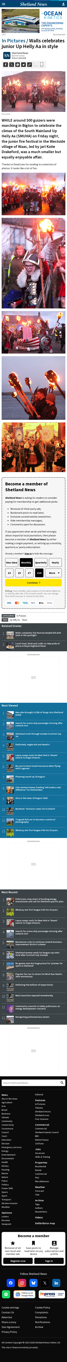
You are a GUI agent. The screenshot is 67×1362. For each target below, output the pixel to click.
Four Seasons (41, 1119)
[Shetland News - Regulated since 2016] (52, 1294)
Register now (18, 1260)
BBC (37, 1136)
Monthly (26, 562)
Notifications (42, 1322)
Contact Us (8, 1312)
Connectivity (8, 1124)
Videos (39, 1217)
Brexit (4, 1109)
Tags (37, 1204)
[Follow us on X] (45, 1283)
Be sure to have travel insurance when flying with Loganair (37, 767)
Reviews (6, 1220)
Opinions (7, 1212)
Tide (37, 1194)
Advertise (7, 1317)
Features (40, 1100)
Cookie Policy (42, 1307)
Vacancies (40, 1153)
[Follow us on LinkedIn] (56, 1283)
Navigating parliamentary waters (32, 1016)
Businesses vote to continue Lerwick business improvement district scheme (38, 943)
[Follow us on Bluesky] (33, 1283)
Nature (5, 1177)
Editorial (39, 1094)
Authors (39, 1207)
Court (4, 1136)
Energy (5, 1151)
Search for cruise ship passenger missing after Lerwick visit (38, 724)
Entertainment (8, 1154)
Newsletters (41, 1211)
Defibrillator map (45, 1223)
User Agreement (11, 1327)
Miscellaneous (42, 1181)
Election (5, 1143)
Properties (41, 1162)
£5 (19, 573)
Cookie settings (10, 1307)
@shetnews (18, 55)
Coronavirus (7, 1128)
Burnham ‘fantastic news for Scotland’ (35, 808)
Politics (5, 1184)
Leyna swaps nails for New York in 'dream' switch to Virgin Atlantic (36, 756)
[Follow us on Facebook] (11, 1283)
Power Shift (7, 1188)
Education (6, 1139)
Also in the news (9, 1098)
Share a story (9, 1322)
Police (5, 1180)
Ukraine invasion (9, 1203)
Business (6, 1113)
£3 (9, 573)
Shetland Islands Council (47, 1132)
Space (5, 1192)
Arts (4, 1106)
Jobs (38, 1149)
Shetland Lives (42, 1115)
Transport (6, 1199)
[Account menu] (63, 4)
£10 (39, 573)
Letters (5, 1216)
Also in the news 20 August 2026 (31, 798)
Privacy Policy (9, 1331)
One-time (11, 562)
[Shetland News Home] (33, 6)
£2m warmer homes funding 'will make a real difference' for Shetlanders (38, 788)
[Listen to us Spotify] (6, 1294)
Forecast (39, 1190)
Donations (41, 1317)
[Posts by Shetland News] (6, 55)
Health (5, 1162)
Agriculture (7, 1102)
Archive (39, 1200)
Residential (40, 1166)
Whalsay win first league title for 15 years (36, 830)
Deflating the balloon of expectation (34, 984)
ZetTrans (39, 1143)
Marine (5, 1173)
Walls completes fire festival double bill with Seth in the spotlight (38, 634)
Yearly (55, 562)
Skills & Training (42, 1156)
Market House (42, 1139)
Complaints (41, 1312)
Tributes (39, 1107)
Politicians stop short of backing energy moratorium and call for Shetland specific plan (39, 900)
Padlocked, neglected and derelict (32, 744)
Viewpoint (6, 1224)
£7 (29, 573)
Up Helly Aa (15, 620)
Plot (37, 1177)
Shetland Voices (43, 1111)
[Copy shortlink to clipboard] (29, 64)
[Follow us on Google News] (24, 1294)
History (5, 1165)
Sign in (49, 1260)
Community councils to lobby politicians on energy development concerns (37, 1007)
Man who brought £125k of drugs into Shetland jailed (39, 713)
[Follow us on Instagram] (22, 1283)
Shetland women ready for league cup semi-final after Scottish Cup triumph (37, 953)
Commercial (42, 1124)
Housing (5, 1169)
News (5, 1094)
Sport (4, 1195)
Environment (8, 1158)
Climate (5, 1117)
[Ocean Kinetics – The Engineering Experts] (33, 21)
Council (5, 1132)
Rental (38, 1170)
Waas (24, 620)
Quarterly (41, 562)
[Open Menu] (3, 4)
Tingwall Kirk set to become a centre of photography (35, 820)
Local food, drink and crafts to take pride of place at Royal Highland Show (37, 644)
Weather (6, 1207)
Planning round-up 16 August (30, 776)
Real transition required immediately (34, 995)
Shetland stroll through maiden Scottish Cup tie (38, 735)
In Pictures (13, 40)
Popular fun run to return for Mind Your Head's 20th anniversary (38, 975)
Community (7, 1121)
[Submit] (61, 1083)
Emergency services (12, 1147)
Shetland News (20, 53)
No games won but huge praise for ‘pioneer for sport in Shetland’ (39, 964)
